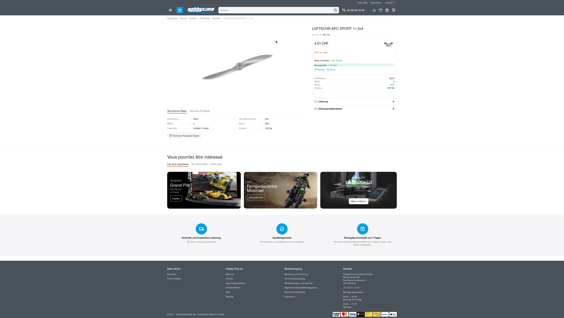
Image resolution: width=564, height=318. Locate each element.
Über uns (230, 274)
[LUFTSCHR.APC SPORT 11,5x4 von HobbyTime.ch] (237, 64)
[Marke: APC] (388, 44)
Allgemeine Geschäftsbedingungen (301, 287)
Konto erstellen (174, 278)
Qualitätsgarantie (281, 237)
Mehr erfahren (358, 201)
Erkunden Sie (256, 197)
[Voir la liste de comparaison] (374, 10)
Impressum (290, 296)
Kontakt (229, 278)
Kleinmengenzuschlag (295, 278)
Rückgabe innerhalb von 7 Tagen (362, 237)
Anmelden (172, 274)
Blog (228, 291)
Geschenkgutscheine (235, 283)
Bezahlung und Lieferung (296, 274)
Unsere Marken (233, 287)
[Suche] (335, 10)
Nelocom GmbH (216, 314)
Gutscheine (376, 2)
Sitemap (229, 296)
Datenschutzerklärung (295, 291)
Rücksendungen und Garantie (298, 283)
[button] (330, 69)
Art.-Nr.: (315, 34)
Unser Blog (362, 2)
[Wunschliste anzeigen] (381, 10)
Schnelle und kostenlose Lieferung (201, 237)
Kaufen (176, 198)
